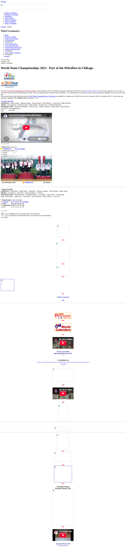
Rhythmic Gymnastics (12, 14)
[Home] (3, 1)
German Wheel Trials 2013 (13, 47)
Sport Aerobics (9, 18)
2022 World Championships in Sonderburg (42, 96)
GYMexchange (9, 40)
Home (7, 35)
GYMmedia (8, 54)
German (3, 27)
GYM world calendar (11, 38)
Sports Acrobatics (10, 21)
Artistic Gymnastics (11, 13)
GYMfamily (8, 51)
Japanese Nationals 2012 (12, 49)
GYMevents (8, 42)
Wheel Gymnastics (10, 20)
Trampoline (8, 16)
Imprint (7, 56)
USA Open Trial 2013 (12, 46)
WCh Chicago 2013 (11, 44)
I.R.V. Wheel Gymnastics (13, 53)
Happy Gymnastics (11, 23)
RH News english (10, 37)
